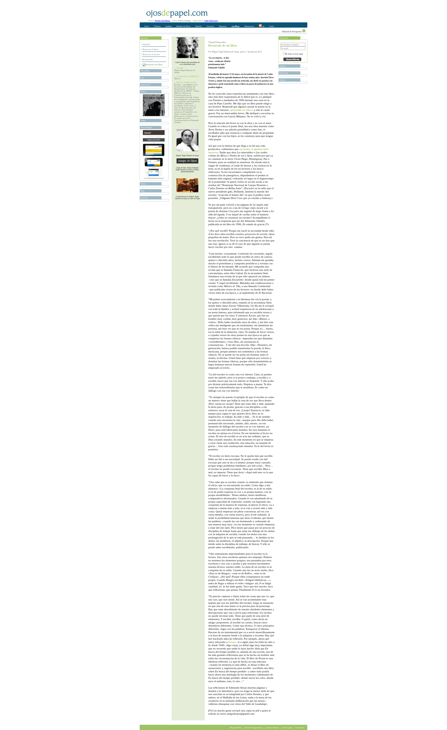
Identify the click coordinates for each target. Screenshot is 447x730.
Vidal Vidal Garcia (211, 21)
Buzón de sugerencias (253, 728)
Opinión (198, 26)
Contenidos (299, 728)
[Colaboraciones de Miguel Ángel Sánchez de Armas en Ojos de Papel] (187, 193)
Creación (210, 26)
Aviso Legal (287, 728)
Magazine (223, 26)
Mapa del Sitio (236, 728)
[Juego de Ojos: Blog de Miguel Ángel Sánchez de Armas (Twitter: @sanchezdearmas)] (187, 164)
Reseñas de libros (183, 26)
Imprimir (146, 44)
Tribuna (157, 26)
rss (263, 26)
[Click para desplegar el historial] (304, 30)
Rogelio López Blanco (162, 21)
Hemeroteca (249, 26)
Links (271, 26)
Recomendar (148, 59)
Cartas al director (272, 728)
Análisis (168, 26)
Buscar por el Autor (150, 49)
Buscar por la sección (151, 54)
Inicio (146, 26)
